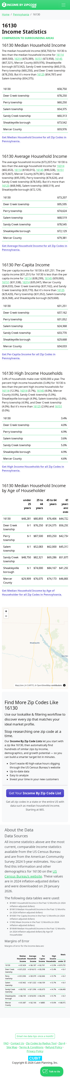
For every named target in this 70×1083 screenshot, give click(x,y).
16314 (18, 59)
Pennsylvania (21, 14)
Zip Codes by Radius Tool (41, 1043)
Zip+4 (61, 1043)
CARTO (30, 685)
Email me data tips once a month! (35, 1036)
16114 (60, 55)
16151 (38, 59)
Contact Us (17, 1043)
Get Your (35, 793)
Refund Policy (53, 1047)
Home (5, 14)
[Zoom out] (6, 616)
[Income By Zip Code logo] (19, 5)
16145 (58, 59)
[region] (35, 648)
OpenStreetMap (44, 685)
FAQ (6, 1043)
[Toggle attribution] (64, 685)
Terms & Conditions (31, 1047)
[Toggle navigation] (63, 5)
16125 (40, 74)
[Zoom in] (6, 611)
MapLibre (19, 685)
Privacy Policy (35, 1051)
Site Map (12, 1047)
